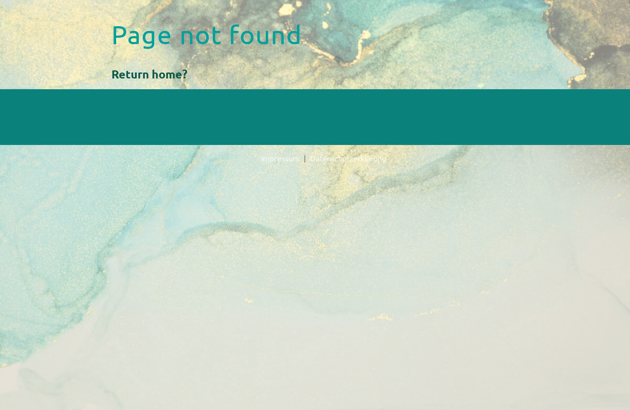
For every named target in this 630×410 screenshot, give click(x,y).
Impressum (280, 158)
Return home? (149, 73)
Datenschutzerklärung (348, 158)
